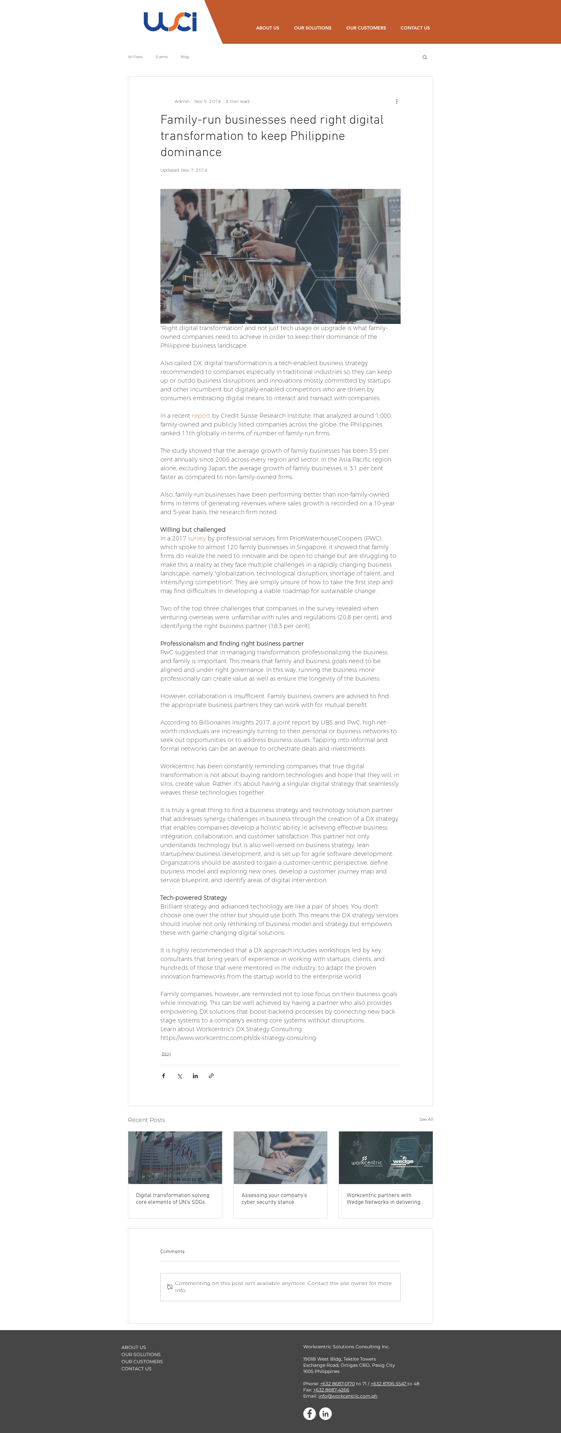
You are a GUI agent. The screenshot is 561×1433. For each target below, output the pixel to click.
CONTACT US (136, 1369)
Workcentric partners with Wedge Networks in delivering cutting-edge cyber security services (383, 1199)
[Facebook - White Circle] (309, 1413)
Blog (185, 56)
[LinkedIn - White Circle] (325, 1413)
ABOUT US (133, 1347)
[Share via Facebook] (163, 1076)
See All (426, 1119)
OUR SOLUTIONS (141, 1354)
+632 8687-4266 (331, 1390)
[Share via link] (211, 1076)
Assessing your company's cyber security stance (274, 1199)
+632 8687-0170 (337, 1384)
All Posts (135, 56)
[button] (425, 56)
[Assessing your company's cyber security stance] (281, 1157)
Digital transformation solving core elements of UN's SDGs (172, 1199)
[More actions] (397, 101)
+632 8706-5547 (389, 1384)
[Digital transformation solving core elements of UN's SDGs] (175, 1157)
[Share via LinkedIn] (195, 1076)
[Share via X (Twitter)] (179, 1076)
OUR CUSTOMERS (142, 1362)
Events (162, 56)
